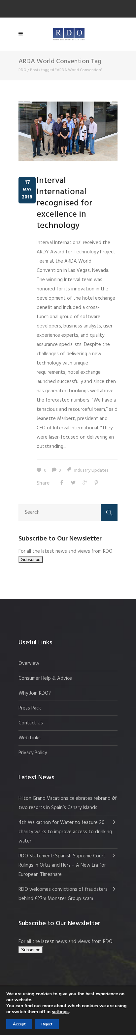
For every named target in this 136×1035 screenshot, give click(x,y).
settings (60, 1012)
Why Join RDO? (34, 693)
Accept (19, 1024)
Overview (28, 664)
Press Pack (29, 708)
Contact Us (30, 723)
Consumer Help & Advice (45, 678)
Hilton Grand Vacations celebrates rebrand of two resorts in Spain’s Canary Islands (67, 803)
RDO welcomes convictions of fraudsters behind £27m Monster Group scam (63, 894)
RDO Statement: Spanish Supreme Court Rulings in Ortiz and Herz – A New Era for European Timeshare (62, 865)
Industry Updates (91, 470)
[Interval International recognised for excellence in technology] (68, 131)
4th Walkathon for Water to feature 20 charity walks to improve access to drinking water (65, 832)
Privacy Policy (32, 753)
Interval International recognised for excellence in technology (64, 203)
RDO (22, 70)
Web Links (29, 738)
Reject (46, 1024)
